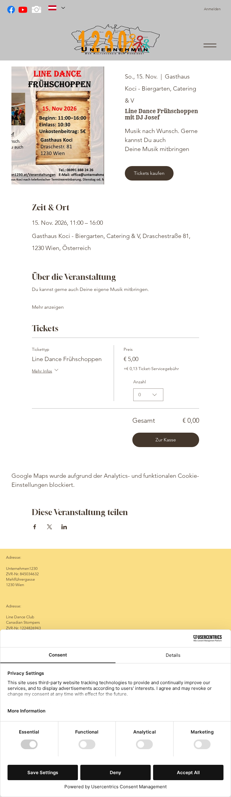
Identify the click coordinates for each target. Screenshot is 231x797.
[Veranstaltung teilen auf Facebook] (35, 526)
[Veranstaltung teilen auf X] (49, 526)
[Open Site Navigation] (210, 45)
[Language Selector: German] (56, 7)
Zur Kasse (166, 440)
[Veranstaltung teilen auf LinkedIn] (64, 526)
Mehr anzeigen (48, 307)
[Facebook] (11, 10)
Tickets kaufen (149, 173)
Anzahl (139, 382)
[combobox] (148, 394)
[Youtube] (23, 10)
